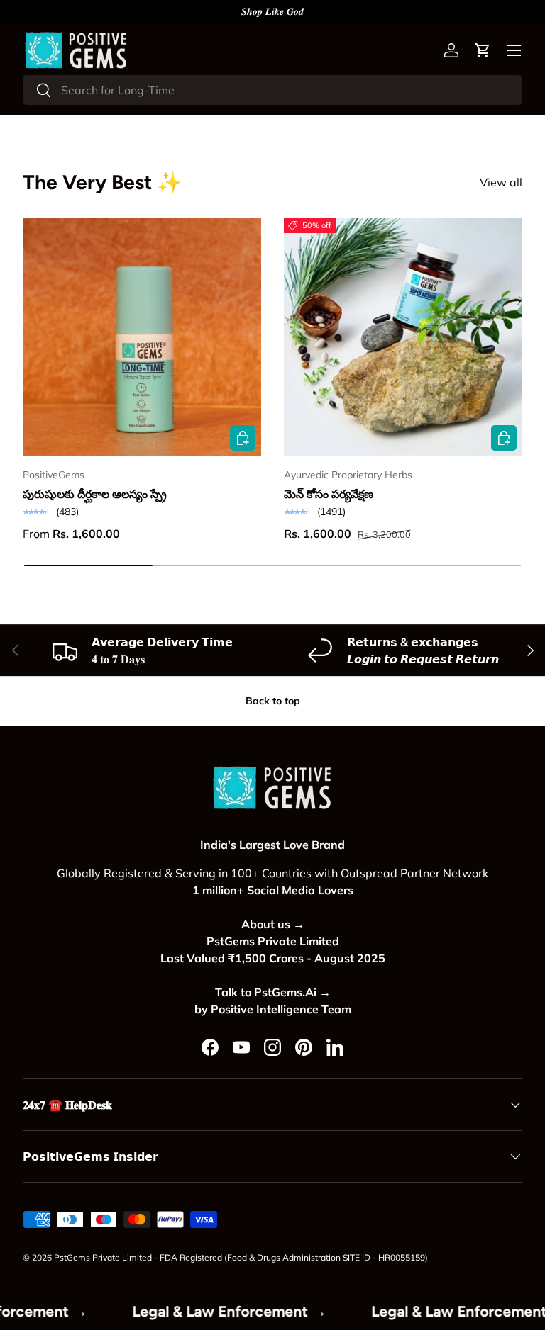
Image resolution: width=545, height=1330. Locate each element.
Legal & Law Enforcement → (243, 1311)
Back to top (273, 700)
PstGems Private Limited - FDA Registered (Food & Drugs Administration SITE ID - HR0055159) (241, 1257)
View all (501, 182)
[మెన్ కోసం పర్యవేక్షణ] (403, 337)
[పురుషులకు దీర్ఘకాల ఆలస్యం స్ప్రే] (142, 337)
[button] (482, 50)
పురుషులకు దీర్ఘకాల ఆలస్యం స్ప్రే (95, 494)
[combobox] (272, 90)
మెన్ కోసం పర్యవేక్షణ (328, 494)
